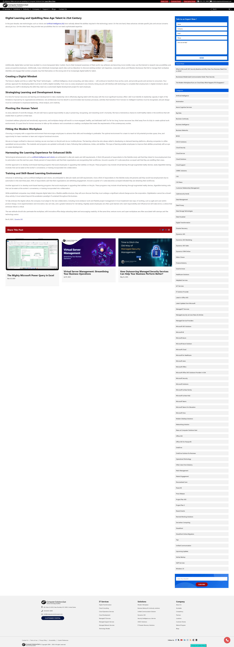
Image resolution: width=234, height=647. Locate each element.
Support (46, 9)
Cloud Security (180, 147)
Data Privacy (180, 205)
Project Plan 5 (180, 505)
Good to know (180, 269)
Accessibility (52, 640)
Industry (26, 9)
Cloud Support (180, 165)
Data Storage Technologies (184, 211)
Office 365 (179, 436)
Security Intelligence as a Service (147, 618)
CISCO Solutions (181, 142)
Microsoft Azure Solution (184, 344)
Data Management (182, 199)
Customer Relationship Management (187, 188)
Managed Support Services (106, 622)
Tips (177, 540)
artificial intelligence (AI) (55, 23)
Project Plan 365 (181, 499)
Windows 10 (180, 569)
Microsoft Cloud (181, 349)
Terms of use (33, 640)
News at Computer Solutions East (186, 430)
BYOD (178, 136)
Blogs (54, 9)
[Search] (229, 9)
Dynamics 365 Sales (182, 246)
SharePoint (179, 528)
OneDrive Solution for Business (186, 453)
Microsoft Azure (181, 338)
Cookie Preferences (63, 640)
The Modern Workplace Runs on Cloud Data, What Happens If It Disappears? (200, 82)
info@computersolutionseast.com (221, 1)
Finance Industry (181, 263)
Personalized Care (181, 482)
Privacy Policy (43, 640)
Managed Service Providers (184, 321)
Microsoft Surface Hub (183, 396)
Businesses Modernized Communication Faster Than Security (195, 77)
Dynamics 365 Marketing (184, 240)
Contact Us (63, 9)
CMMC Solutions (181, 171)
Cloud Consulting (104, 608)
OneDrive (179, 447)
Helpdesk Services (182, 280)
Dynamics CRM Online (183, 251)
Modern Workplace (143, 605)
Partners (178, 615)
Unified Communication (183, 545)
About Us (178, 605)
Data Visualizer (180, 217)
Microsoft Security (182, 378)
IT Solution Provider (182, 292)
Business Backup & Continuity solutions (149, 608)
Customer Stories (181, 622)
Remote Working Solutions (184, 517)
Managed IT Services (182, 309)
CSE (177, 176)
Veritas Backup (180, 557)
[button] (227, 640)
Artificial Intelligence (182, 96)
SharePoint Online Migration (185, 534)
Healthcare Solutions (182, 274)
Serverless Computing (183, 522)
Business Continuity (182, 119)
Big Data (178, 113)
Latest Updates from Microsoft (185, 303)
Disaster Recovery (181, 228)
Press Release (180, 494)
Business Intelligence (182, 124)
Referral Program (181, 625)
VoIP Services (180, 563)
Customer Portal (176, 1)
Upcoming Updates (182, 551)
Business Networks (182, 130)
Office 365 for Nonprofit (183, 442)
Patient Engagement (182, 476)
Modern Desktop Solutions (184, 419)
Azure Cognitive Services (184, 107)
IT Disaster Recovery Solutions (146, 625)
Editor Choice (180, 257)
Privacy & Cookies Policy (198, 645)
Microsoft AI (180, 332)
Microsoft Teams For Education (185, 407)
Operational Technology (183, 459)
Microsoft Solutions (182, 384)
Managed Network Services (106, 625)
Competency (179, 611)
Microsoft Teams (181, 401)
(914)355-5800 (48, 611)
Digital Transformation (183, 222)
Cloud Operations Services (106, 611)
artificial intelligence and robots (43, 157)
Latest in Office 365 (182, 297)
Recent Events (180, 511)
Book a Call (164, 1)
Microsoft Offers (181, 367)
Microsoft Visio (181, 413)
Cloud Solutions (181, 159)
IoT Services (180, 286)
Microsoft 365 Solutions (183, 326)
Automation (180, 101)
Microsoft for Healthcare (183, 355)
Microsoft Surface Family (184, 390)
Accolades (179, 608)
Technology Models (104, 628)
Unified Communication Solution (147, 611)
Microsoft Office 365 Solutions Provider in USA (191, 372)
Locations (178, 618)
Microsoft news (181, 361)
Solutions (16, 9)
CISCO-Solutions (142, 622)
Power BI (179, 488)
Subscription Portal (189, 1)
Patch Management (182, 470)
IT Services (6, 9)
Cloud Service (180, 153)
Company (35, 9)
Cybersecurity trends (182, 194)
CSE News (179, 182)
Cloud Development (104, 615)
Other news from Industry (184, 465)
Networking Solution (182, 424)
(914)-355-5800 (204, 1)
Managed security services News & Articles (189, 315)
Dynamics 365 (19, 219)
